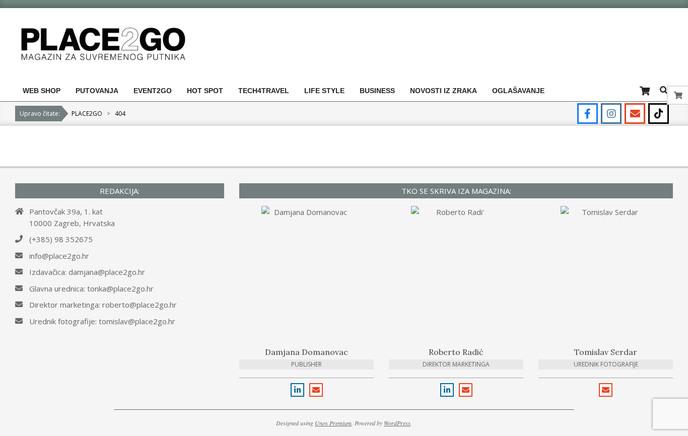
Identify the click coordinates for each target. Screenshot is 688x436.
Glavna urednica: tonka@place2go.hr (91, 288)
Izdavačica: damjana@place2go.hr (87, 272)
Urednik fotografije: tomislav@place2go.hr (102, 321)
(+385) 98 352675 (61, 239)
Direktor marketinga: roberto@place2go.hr (103, 305)
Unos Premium (333, 423)
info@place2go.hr (59, 256)
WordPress (397, 423)
